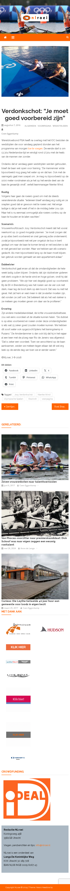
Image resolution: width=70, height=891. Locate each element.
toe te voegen (35, 148)
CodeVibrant (58, 887)
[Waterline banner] (18, 662)
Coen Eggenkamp (9, 133)
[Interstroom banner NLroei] (18, 629)
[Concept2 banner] (18, 758)
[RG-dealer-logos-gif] (18, 647)
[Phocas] (35, 513)
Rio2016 (32, 399)
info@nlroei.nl (43, 845)
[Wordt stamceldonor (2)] (18, 699)
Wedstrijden (60, 126)
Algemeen (30, 126)
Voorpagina (44, 126)
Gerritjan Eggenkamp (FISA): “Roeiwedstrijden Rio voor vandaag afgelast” (12, 406)
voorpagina (47, 399)
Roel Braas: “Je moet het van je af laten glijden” (61, 406)
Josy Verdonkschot (23, 394)
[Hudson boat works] (52, 629)
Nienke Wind (44, 394)
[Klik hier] (18, 734)
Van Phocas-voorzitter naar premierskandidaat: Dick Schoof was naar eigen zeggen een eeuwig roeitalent (34, 541)
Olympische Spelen (13, 399)
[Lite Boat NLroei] (18, 676)
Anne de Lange (28, 548)
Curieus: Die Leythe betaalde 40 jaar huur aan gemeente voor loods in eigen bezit (30, 603)
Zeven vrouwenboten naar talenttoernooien (29, 481)
